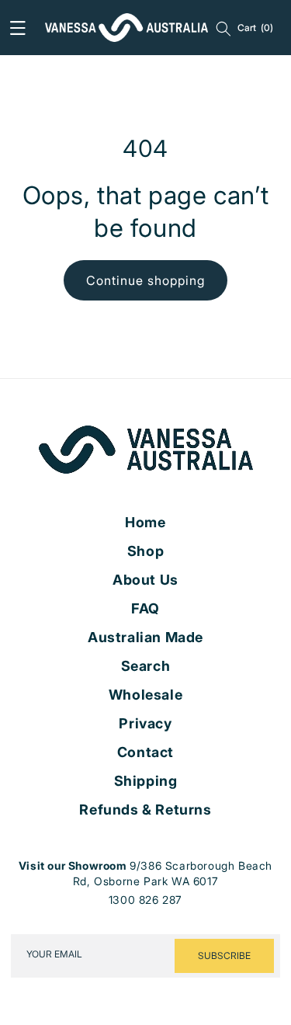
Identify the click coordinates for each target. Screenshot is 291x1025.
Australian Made (145, 637)
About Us (145, 580)
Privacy (145, 723)
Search (146, 666)
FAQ (145, 609)
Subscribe (224, 955)
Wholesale (145, 695)
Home (145, 522)
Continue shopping (145, 280)
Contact (145, 752)
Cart (255, 27)
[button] (18, 28)
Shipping (146, 781)
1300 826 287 (145, 899)
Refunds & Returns (145, 810)
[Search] (223, 28)
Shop (145, 551)
